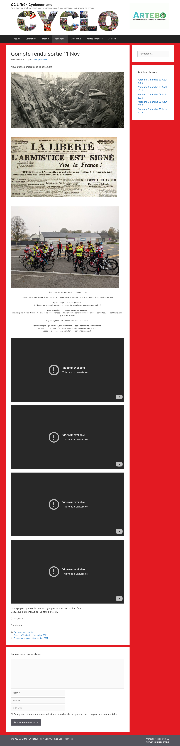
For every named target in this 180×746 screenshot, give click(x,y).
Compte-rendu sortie (23, 632)
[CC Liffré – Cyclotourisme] (67, 20)
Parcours (45, 38)
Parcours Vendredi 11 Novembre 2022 (31, 635)
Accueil (17, 38)
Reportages (60, 38)
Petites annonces (94, 38)
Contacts (112, 38)
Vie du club (76, 38)
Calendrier (31, 38)
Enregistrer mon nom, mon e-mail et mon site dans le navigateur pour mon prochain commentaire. (66, 714)
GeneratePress (66, 739)
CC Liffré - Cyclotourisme (31, 5)
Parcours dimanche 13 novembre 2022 (31, 638)
